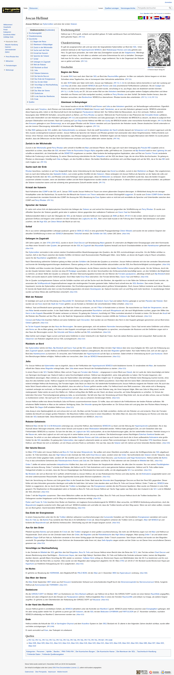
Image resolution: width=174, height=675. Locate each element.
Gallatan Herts (88, 558)
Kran (46, 630)
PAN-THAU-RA (68, 651)
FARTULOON (127, 612)
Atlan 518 (107, 332)
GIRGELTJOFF (37, 594)
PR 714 (71, 118)
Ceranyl (29, 320)
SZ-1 (156, 489)
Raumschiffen (122, 268)
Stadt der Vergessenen (152, 307)
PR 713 (154, 97)
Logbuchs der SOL (89, 219)
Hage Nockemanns (138, 458)
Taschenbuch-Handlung (146, 651)
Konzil (113, 171)
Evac (97, 197)
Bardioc (57, 651)
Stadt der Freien (57, 304)
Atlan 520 (81, 339)
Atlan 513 (150, 67)
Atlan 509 (29, 248)
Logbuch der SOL (83, 432)
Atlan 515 (44, 323)
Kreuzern (67, 582)
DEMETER (68, 153)
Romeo (106, 86)
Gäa (58, 159)
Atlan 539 (166, 443)
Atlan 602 (105, 600)
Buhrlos (126, 301)
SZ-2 (46, 372)
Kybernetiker (48, 24)
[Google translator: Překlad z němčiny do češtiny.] (162, 18)
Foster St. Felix (41, 502)
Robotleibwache (104, 535)
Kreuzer (97, 109)
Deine (144, 13)
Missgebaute (116, 310)
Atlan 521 (116, 356)
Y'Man (99, 307)
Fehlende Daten (33, 654)
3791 (49, 243)
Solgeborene (130, 53)
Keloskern (113, 91)
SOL (135, 47)
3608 (79, 231)
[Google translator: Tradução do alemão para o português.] (140, 18)
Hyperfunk (30, 564)
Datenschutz (29, 672)
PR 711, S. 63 (146, 97)
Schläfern (83, 262)
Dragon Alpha (89, 150)
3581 (34, 130)
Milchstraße (41, 148)
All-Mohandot (55, 426)
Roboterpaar (112, 50)
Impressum (52, 672)
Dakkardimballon (69, 130)
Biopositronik (31, 505)
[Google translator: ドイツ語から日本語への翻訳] (151, 18)
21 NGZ (85, 231)
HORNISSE (54, 573)
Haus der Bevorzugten (64, 326)
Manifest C (104, 609)
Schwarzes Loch (141, 130)
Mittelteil (143, 461)
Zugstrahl (87, 245)
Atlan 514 (148, 316)
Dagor (40, 407)
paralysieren (131, 274)
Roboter (159, 301)
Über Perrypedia (41, 672)
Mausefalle (99, 245)
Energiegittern (152, 609)
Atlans (102, 243)
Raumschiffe (127, 597)
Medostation (94, 429)
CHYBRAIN (113, 612)
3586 (115, 216)
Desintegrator (95, 289)
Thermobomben (66, 398)
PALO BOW (82, 573)
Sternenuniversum (146, 582)
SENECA (98, 50)
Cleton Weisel (56, 222)
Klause (31, 434)
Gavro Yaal (122, 212)
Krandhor (85, 624)
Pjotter (28, 502)
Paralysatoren (88, 112)
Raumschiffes (113, 76)
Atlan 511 (49, 643)
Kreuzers (32, 123)
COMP (45, 191)
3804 (114, 573)
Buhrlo (164, 458)
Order (124, 455)
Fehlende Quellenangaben (53, 654)
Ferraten (121, 274)
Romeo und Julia (124, 50)
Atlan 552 (158, 460)
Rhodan (29, 171)
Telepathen (100, 156)
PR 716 (96, 126)
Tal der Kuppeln (34, 326)
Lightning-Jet (162, 150)
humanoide (108, 517)
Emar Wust (85, 277)
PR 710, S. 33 (119, 83)
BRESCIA (88, 106)
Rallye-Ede (40, 320)
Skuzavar (96, 600)
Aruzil (165, 313)
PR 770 (102, 182)
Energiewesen (100, 486)
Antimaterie (153, 437)
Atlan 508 (126, 233)
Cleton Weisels (126, 231)
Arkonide (60, 332)
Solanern (100, 174)
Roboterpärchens (65, 461)
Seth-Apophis (107, 540)
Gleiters (29, 323)
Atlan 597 (63, 585)
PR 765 (43, 162)
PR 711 (38, 640)
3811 (105, 624)
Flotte (68, 150)
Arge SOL (43, 222)
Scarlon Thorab (151, 153)
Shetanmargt (55, 123)
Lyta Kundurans (120, 458)
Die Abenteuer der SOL (125, 651)
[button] (11, 42)
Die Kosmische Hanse (106, 651)
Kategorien (30, 651)
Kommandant (40, 585)
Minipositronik (87, 452)
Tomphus (43, 109)
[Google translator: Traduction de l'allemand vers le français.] (145, 18)
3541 (71, 76)
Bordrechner (87, 97)
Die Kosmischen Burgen (85, 651)
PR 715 (160, 120)
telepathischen (63, 464)
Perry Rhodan (118, 94)
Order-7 (29, 464)
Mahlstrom (141, 171)
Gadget (158, 86)
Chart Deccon (79, 243)
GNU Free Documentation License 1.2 (66, 668)
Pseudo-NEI (146, 148)
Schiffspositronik (44, 283)
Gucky (76, 91)
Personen (40, 651)
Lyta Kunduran (157, 354)
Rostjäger (72, 271)
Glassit (129, 372)
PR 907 (127, 216)
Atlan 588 (143, 573)
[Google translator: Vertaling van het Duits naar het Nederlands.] (156, 18)
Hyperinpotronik (87, 50)
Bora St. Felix (68, 452)
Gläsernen (30, 339)
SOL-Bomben (138, 283)
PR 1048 (51, 626)
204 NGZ (55, 243)
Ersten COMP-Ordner (154, 194)
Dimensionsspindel (128, 582)
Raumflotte (155, 594)
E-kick (89, 520)
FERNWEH (54, 585)
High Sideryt (117, 348)
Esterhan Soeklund (146, 434)
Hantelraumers (39, 354)
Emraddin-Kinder (152, 115)
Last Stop (65, 86)
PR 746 (116, 138)
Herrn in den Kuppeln (34, 313)
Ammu (31, 329)
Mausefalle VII (68, 301)
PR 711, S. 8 (66, 91)
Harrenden (111, 326)
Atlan (87, 148)
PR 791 (50, 200)
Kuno (40, 304)
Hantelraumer (153, 245)
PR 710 (81, 37)
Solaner (74, 24)
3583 (70, 191)
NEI (163, 159)
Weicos (71, 332)
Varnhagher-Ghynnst (65, 624)
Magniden (116, 351)
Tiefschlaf (78, 234)
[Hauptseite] (11, 10)
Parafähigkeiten (163, 464)
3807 (49, 582)
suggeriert (129, 194)
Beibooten (106, 177)
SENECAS (80, 109)
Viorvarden (85, 320)
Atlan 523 (122, 368)
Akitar (31, 310)
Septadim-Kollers (60, 174)
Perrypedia (159, 13)
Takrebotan (109, 109)
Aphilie (49, 651)
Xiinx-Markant (80, 594)
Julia (114, 86)
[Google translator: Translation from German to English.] (167, 18)
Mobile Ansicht (62, 672)
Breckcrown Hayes (66, 555)
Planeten (149, 301)
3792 (35, 452)
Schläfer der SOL (100, 234)
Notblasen (123, 316)
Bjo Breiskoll (141, 150)
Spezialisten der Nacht (108, 130)
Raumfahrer (41, 258)
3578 (70, 83)
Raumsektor (79, 150)
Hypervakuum (125, 573)
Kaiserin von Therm (88, 194)
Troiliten (72, 486)
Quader (54, 245)
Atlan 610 (80, 614)
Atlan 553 (45, 492)
